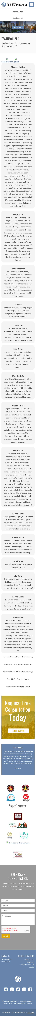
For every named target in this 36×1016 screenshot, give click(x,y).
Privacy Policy (18, 1004)
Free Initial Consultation (9, 1001)
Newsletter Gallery (26, 1001)
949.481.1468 (10, 883)
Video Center (8, 1004)
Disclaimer (29, 1004)
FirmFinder (30, 1012)
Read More (18, 768)
